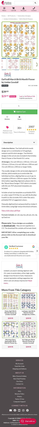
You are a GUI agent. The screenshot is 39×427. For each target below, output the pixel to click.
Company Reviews (31, 132)
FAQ (19, 391)
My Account (20, 363)
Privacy (19, 396)
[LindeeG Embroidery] (8, 74)
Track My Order (19, 366)
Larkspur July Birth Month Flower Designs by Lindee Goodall (28, 313)
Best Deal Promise (19, 379)
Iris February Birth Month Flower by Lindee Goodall (28, 341)
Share (19, 119)
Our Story (19, 381)
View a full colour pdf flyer (11, 211)
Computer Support (19, 401)
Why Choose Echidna (19, 376)
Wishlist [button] (7, 119)
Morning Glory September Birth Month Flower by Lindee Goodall (11, 342)
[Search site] (35, 3)
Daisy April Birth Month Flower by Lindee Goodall (11, 312)
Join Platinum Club (29, 96)
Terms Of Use (19, 399)
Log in (21, 96)
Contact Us (19, 384)
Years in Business (19, 132)
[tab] (19, 142)
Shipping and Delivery (20, 369)
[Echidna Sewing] (6, 3)
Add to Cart (21, 112)
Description (8, 142)
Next (37, 251)
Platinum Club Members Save (7, 132)
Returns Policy (19, 394)
